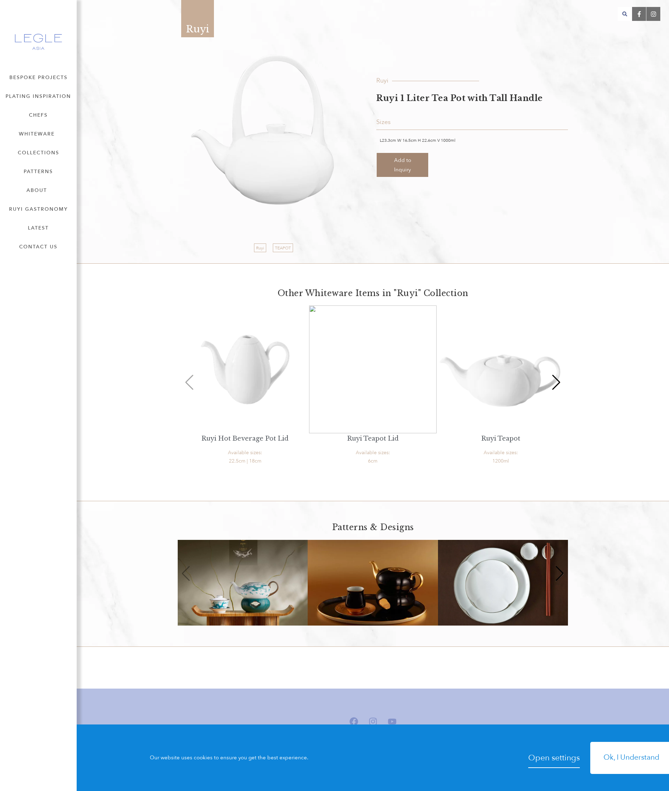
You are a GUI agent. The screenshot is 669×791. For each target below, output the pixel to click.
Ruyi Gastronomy (38, 209)
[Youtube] (392, 721)
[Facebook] (353, 721)
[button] (625, 14)
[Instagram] (373, 721)
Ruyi (260, 248)
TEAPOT (283, 248)
